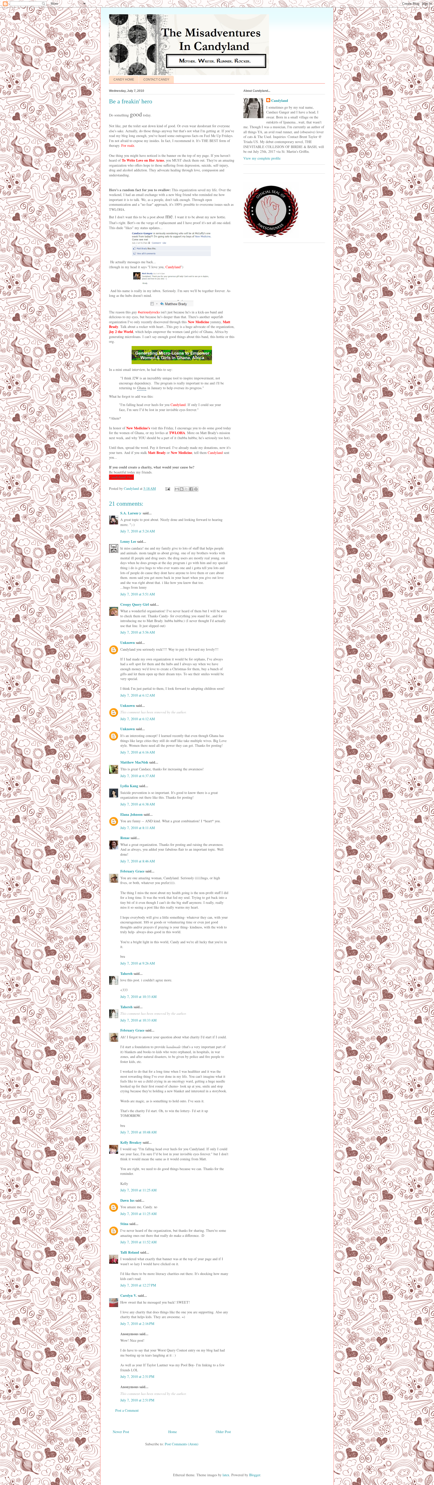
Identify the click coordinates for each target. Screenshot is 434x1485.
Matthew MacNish (134, 762)
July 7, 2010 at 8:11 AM (137, 827)
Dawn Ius (127, 1200)
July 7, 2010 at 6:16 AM (137, 752)
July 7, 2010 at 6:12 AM (137, 695)
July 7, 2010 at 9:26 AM (137, 963)
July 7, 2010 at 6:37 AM (137, 775)
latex (226, 1474)
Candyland (279, 100)
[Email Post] (167, 488)
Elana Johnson (131, 814)
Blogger (254, 1474)
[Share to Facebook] (191, 489)
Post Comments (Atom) (181, 1444)
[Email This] (176, 489)
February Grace (132, 871)
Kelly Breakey (131, 1142)
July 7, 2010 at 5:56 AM (137, 632)
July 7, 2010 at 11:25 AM (138, 1190)
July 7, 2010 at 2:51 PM (137, 1376)
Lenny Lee (128, 541)
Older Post (223, 1431)
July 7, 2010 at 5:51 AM (137, 594)
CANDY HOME (124, 79)
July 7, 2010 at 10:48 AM (138, 1132)
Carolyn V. (128, 1295)
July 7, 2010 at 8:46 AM (137, 861)
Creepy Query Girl (134, 604)
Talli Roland (129, 1252)
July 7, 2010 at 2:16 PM (137, 1323)
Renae (125, 837)
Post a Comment (127, 1410)
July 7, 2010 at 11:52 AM (138, 1242)
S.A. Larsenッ (131, 513)
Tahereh (126, 973)
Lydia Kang (129, 785)
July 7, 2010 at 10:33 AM (138, 996)
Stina (124, 1223)
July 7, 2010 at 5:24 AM (137, 531)
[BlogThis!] (181, 489)
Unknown (127, 642)
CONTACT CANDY (156, 79)
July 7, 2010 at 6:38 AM (137, 804)
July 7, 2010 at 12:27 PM (138, 1285)
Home (172, 1431)
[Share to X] (186, 489)
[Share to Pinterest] (195, 489)
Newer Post (121, 1431)
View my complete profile (262, 158)
